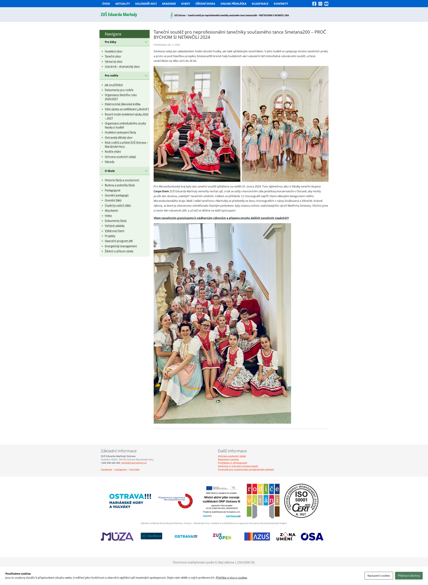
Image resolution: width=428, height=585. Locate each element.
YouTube (134, 469)
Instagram (121, 469)
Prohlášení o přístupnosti (232, 462)
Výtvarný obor (114, 61)
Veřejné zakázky (115, 226)
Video (108, 215)
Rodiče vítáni (113, 151)
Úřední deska (205, 4)
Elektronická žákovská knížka (122, 104)
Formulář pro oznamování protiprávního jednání (246, 469)
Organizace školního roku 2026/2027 (121, 97)
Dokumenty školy (116, 221)
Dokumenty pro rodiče (119, 90)
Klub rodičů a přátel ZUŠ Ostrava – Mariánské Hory (126, 144)
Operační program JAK (119, 241)
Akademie (169, 4)
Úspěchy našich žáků (118, 205)
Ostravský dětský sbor (119, 137)
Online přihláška (233, 4)
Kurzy (185, 4)
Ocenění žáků (113, 200)
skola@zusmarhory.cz (134, 462)
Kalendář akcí (146, 4)
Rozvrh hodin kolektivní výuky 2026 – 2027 (126, 116)
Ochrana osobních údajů (120, 157)
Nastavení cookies (228, 459)
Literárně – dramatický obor (122, 66)
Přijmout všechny (409, 575)
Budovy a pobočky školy (120, 185)
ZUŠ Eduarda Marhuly (119, 14)
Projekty (110, 236)
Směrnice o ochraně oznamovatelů (238, 466)
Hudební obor (114, 51)
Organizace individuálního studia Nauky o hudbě (125, 125)
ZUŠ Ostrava (179, 15)
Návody (109, 162)
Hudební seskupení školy (120, 132)
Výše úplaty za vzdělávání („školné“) (127, 109)
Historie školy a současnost (122, 180)
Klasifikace (260, 4)
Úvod (106, 4)
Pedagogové (112, 190)
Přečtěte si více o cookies (231, 577)
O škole (110, 171)
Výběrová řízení (114, 231)
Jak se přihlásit (114, 85)
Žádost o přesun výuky (119, 251)
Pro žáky (110, 42)
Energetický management (121, 246)
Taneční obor (113, 56)
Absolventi (111, 210)
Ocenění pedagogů (117, 195)
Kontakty (281, 4)
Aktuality (122, 4)
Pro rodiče (111, 75)
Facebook (106, 469)
